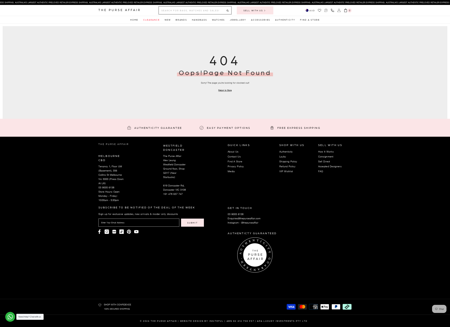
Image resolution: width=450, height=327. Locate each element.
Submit (192, 222)
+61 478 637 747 (173, 194)
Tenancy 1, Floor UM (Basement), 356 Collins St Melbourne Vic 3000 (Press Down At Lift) (111, 175)
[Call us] (333, 10)
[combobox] (192, 10)
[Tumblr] (129, 231)
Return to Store (225, 90)
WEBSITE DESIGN (192, 321)
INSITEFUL (216, 321)
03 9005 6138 (106, 187)
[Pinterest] (114, 231)
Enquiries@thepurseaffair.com (244, 218)
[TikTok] (121, 231)
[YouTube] (136, 231)
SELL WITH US (253, 10)
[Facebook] (99, 231)
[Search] (195, 10)
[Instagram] (107, 231)
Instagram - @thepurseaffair (243, 222)
